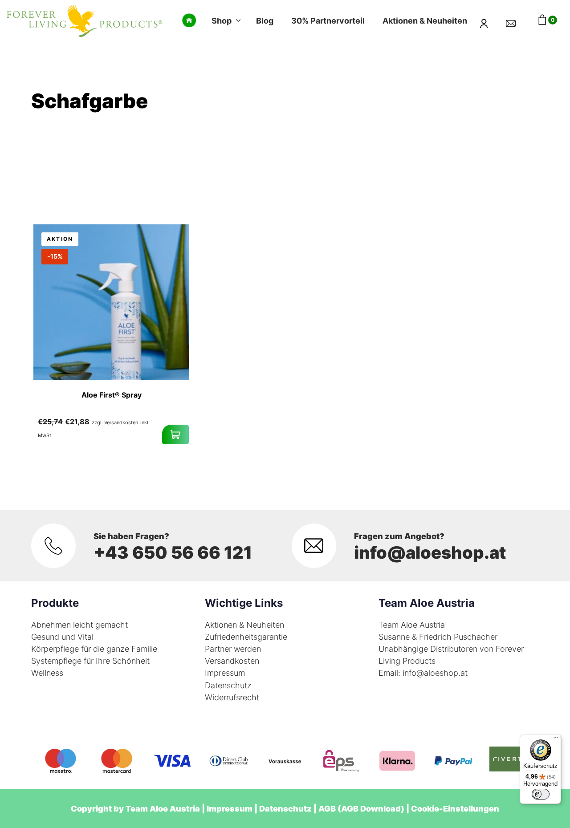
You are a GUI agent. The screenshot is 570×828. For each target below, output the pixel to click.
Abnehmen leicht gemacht (79, 624)
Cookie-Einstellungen (455, 808)
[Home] (189, 20)
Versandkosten (232, 661)
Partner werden (233, 648)
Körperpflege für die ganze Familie (94, 648)
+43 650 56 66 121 (173, 552)
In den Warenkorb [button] (175, 434)
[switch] (541, 794)
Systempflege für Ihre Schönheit (90, 661)
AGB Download (371, 808)
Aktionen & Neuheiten (244, 624)
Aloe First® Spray (111, 394)
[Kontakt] (516, 20)
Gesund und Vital (62, 636)
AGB (327, 808)
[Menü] (555, 740)
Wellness (47, 673)
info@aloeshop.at (430, 552)
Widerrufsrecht (232, 697)
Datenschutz (228, 685)
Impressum (225, 673)
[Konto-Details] (489, 20)
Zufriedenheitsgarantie (246, 636)
